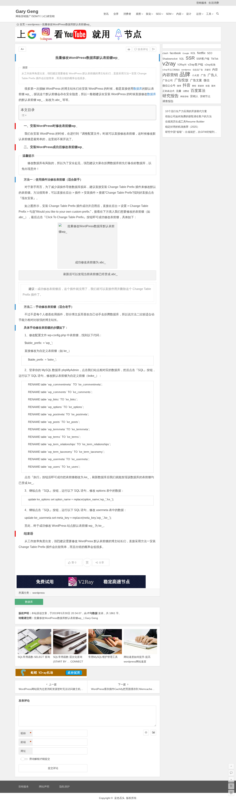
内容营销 (170, 75)
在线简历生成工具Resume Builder (184, 121)
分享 (101, 562)
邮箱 (26, 742)
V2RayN (181, 64)
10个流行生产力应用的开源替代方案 (186, 111)
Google (186, 53)
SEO (158, 13)
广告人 (213, 75)
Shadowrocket (170, 58)
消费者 (127, 13)
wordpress (33, 24)
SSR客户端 (202, 58)
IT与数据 (92, 613)
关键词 (207, 70)
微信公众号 (168, 85)
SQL (181, 58)
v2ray (169, 63)
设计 (188, 13)
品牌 (185, 74)
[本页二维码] (231, 793)
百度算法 (198, 91)
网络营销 (184, 96)
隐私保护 (64, 786)
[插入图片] (153, 732)
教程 (194, 86)
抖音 (186, 85)
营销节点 (205, 96)
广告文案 (196, 80)
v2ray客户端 (195, 64)
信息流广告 (198, 70)
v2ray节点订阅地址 (171, 70)
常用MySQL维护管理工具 (103, 656)
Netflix (201, 53)
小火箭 (195, 75)
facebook (175, 53)
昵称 (26, 733)
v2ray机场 (210, 64)
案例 (213, 86)
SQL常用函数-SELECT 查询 (34, 656)
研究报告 (170, 96)
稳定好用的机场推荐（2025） (182, 126)
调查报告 (167, 101)
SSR (190, 58)
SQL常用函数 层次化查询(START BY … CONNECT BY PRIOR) (68, 661)
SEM (168, 13)
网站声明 (44, 786)
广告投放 (181, 80)
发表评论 (142, 49)
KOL (193, 53)
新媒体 (201, 86)
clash (165, 53)
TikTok (214, 58)
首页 (22, 24)
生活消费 (214, 2)
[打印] (129, 49)
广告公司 (167, 80)
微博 (179, 86)
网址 (23, 750)
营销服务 (201, 2)
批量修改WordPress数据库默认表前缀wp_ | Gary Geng (66, 618)
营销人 (194, 96)
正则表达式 (168, 91)
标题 (208, 86)
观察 (138, 13)
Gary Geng (27, 11)
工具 (208, 13)
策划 (148, 13)
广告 (203, 75)
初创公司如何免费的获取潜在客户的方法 (188, 116)
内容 (178, 13)
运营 (198, 13)
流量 (178, 90)
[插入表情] (146, 732)
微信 (206, 80)
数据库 (137, 88)
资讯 (106, 13)
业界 (116, 13)
